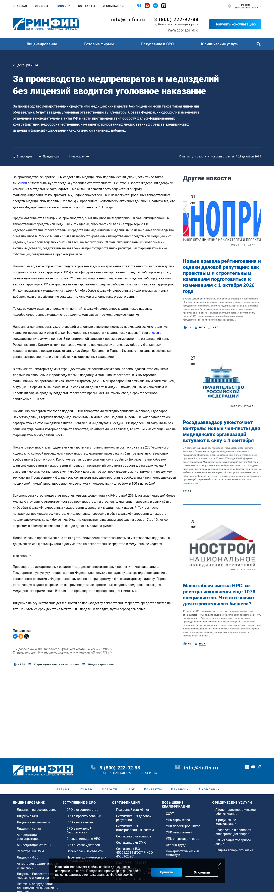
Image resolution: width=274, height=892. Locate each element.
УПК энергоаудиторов (182, 839)
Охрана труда (176, 845)
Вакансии (180, 789)
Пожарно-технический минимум (182, 853)
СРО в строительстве (82, 810)
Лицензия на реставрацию (37, 810)
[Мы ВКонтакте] (139, 5)
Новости (63, 5)
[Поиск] (258, 44)
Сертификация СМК (131, 842)
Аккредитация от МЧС (34, 845)
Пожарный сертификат (133, 810)
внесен (154, 333)
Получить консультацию (235, 24)
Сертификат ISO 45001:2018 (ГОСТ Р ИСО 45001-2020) (134, 852)
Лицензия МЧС (28, 816)
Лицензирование (41, 44)
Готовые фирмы (99, 44)
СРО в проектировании (84, 816)
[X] (26, 636)
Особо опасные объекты (85, 851)
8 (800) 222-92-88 (176, 19)
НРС (215, 327)
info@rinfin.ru (128, 19)
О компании (113, 5)
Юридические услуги (219, 44)
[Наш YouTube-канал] (147, 5)
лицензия (20, 183)
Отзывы (41, 5)
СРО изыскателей (80, 822)
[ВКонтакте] (15, 636)
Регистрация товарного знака (233, 842)
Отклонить (202, 872)
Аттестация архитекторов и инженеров (37, 865)
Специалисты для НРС (83, 839)
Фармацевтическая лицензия (56, 664)
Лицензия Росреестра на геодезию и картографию (36, 876)
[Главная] (46, 24)
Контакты (86, 5)
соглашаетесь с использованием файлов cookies (96, 875)
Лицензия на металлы (33, 822)
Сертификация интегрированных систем (135, 828)
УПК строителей (178, 820)
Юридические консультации (225, 822)
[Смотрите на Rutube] (163, 5)
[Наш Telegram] (155, 5)
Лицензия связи (29, 828)
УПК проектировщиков (183, 826)
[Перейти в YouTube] (253, 767)
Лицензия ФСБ (28, 857)
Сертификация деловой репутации (133, 818)
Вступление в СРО (157, 44)
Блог (130, 789)
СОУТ (170, 814)
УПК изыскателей (179, 832)
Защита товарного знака (234, 850)
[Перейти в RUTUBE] (259, 767)
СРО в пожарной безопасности (79, 830)
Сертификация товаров (133, 836)
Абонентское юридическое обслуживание (235, 811)
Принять (166, 872)
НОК (202, 327)
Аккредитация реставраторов (28, 836)
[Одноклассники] (20, 636)
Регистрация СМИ (30, 851)
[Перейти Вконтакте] (247, 767)
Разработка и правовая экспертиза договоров (233, 832)
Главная (20, 5)
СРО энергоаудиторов (83, 845)
